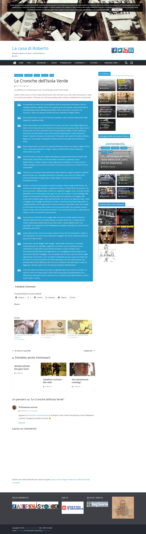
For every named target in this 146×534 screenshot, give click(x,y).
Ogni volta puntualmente (124, 110)
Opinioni (107, 148)
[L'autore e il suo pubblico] (107, 244)
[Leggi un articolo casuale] (131, 62)
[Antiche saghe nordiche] (107, 226)
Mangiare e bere (111, 63)
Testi (29, 63)
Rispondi (21, 423)
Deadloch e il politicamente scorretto (124, 181)
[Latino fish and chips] (53, 327)
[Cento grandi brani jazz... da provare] (107, 208)
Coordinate (79, 63)
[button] (32, 62)
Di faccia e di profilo (23, 351)
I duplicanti (88, 351)
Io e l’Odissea (105, 98)
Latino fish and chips (48, 335)
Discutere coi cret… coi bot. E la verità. (106, 83)
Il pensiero (28, 75)
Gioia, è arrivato (106, 184)
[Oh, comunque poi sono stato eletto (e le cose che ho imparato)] (99, 143)
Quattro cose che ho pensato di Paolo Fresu (106, 109)
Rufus (27, 86)
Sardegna (131, 149)
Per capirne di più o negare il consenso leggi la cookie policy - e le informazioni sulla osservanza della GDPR (78, 9)
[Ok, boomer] (125, 208)
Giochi (54, 63)
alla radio (52, 381)
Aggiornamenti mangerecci (125, 169)
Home (21, 63)
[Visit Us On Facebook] (114, 49)
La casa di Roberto (30, 48)
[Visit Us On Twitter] (120, 49)
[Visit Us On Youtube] (125, 49)
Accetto (117, 10)
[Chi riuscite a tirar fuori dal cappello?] (26, 327)
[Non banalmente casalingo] (82, 364)
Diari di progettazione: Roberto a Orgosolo (124, 81)
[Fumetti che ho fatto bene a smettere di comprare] (125, 226)
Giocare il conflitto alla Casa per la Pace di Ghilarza (106, 167)
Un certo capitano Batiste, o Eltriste (107, 122)
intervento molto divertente (39, 415)
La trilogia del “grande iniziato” (78, 335)
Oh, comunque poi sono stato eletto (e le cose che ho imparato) (99, 159)
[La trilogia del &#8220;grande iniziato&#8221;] (80, 327)
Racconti (45, 75)
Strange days (65, 63)
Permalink (34, 411)
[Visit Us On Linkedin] (131, 49)
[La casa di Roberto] (73, 1)
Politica (37, 75)
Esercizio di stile (125, 98)
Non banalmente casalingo (80, 381)
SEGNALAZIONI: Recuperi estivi (22, 367)
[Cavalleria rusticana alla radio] (53, 364)
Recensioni (41, 63)
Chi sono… (94, 63)
